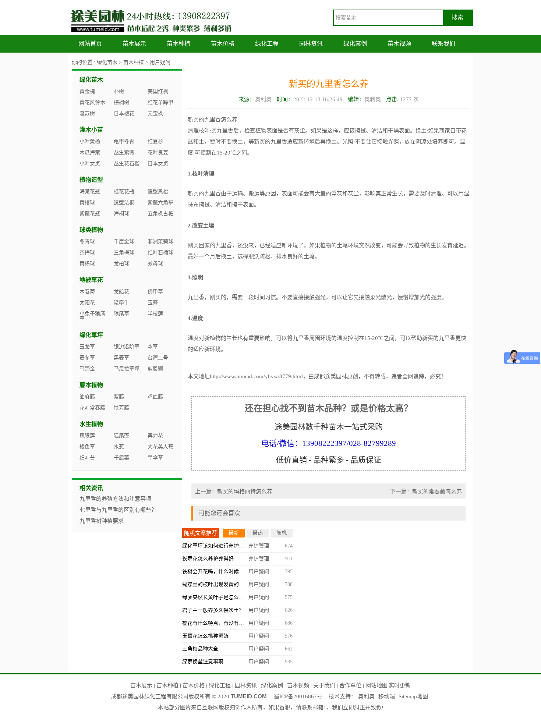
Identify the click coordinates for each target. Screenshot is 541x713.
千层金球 (124, 241)
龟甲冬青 (124, 141)
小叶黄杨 (89, 141)
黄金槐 (87, 91)
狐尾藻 (121, 436)
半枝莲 (155, 313)
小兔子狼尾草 (92, 316)
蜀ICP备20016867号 (298, 696)
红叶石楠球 (160, 252)
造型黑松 (158, 191)
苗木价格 (222, 43)
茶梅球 (87, 252)
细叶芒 (87, 458)
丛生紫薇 (124, 152)
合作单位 (350, 685)
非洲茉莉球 (160, 241)
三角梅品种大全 (200, 649)
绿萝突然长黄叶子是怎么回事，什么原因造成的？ (239, 597)
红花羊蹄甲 (160, 102)
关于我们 (324, 685)
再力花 (155, 436)
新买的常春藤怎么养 (437, 491)
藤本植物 (91, 385)
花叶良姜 (158, 152)
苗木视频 (399, 43)
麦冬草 (87, 358)
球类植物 (91, 230)
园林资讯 (311, 43)
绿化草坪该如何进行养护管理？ (218, 546)
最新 (234, 533)
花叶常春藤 (92, 408)
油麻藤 (87, 397)
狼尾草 (121, 313)
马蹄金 (87, 369)
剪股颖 (155, 369)
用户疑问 (160, 62)
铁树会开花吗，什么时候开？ (215, 571)
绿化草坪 (91, 335)
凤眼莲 (87, 436)
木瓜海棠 (89, 152)
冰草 (153, 347)
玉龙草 (87, 347)
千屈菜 (121, 458)
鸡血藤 (155, 397)
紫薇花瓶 (89, 213)
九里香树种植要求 (101, 521)
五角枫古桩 (160, 213)
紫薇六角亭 (160, 202)
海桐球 (121, 213)
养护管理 (258, 546)
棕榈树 (121, 102)
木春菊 (87, 291)
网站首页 (90, 43)
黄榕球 (87, 202)
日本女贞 (158, 163)
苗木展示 (134, 43)
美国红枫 (158, 91)
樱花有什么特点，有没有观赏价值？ (223, 623)
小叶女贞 (89, 163)
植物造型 (91, 180)
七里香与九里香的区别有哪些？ (118, 510)
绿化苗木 (107, 62)
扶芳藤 (121, 408)
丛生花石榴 (126, 163)
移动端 (386, 696)
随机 (281, 533)
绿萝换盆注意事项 (202, 661)
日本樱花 (124, 113)
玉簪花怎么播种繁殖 (205, 636)
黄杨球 (87, 263)
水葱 (119, 447)
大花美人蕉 (160, 447)
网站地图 (376, 685)
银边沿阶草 (126, 347)
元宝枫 (155, 113)
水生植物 (91, 424)
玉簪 (153, 302)
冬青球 (87, 241)
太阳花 (87, 302)
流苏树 (87, 113)
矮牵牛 (121, 302)
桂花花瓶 (124, 191)
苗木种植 (178, 43)
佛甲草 (155, 291)
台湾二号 (158, 358)
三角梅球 (124, 252)
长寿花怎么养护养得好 (208, 558)
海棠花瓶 (89, 191)
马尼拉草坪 (126, 369)
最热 (257, 533)
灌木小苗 (91, 130)
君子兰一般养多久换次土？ (213, 610)
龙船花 (121, 291)
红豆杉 (155, 141)
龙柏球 (121, 263)
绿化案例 (355, 43)
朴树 (119, 91)
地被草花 (91, 280)
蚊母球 (155, 263)
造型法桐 (124, 202)
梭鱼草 (87, 447)
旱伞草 (155, 458)
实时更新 (400, 685)
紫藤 (119, 397)
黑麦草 (121, 358)
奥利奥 (366, 696)
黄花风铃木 (92, 102)
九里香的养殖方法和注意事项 (115, 499)
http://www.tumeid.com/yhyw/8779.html (256, 376)
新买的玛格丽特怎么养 (244, 491)
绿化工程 (267, 43)
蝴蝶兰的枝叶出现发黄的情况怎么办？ (226, 584)
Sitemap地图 (413, 696)
